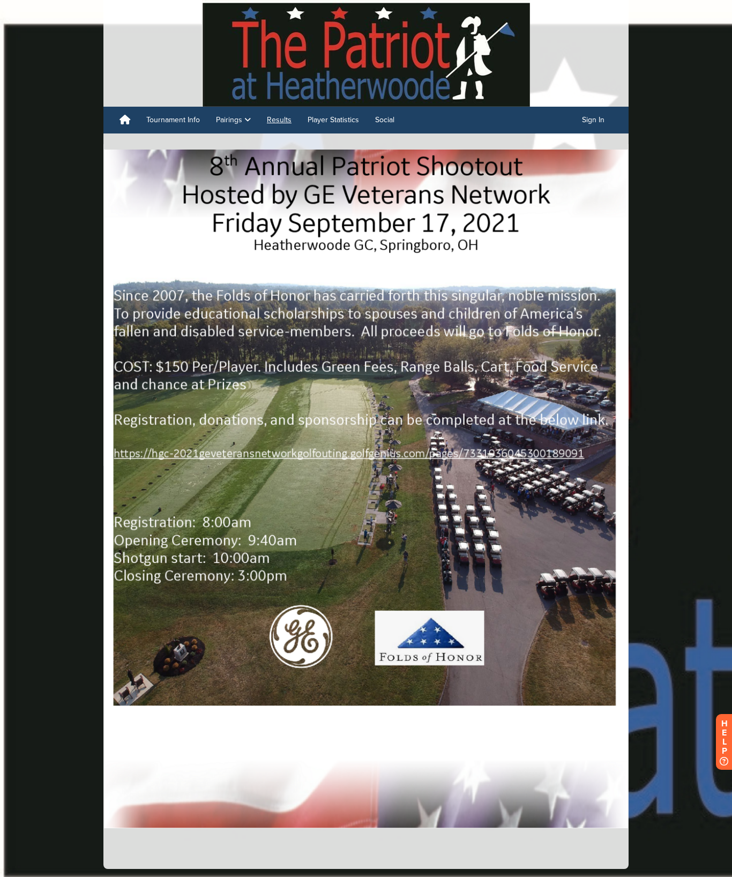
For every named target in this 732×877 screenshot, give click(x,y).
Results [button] (279, 119)
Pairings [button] (230, 119)
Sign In (593, 119)
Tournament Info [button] (173, 119)
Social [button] (384, 119)
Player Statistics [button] (333, 119)
